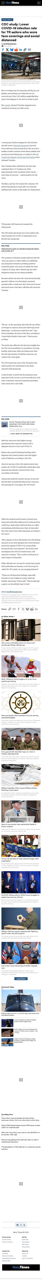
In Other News (7, 616)
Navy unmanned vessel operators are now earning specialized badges (19, 716)
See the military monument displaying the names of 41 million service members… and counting (26, 1030)
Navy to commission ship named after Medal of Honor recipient (18, 825)
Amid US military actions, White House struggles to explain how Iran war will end (20, 896)
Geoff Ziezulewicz (9, 44)
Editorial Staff (6, 1261)
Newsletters (25, 1242)
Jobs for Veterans (27, 1258)
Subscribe (25, 1239)
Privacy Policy (6, 1239)
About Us (25, 1253)
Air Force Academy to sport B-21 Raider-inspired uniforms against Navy (25, 1020)
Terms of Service (7, 1242)
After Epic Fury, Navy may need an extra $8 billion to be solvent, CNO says (20, 1133)
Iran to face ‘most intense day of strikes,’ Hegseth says (19, 967)
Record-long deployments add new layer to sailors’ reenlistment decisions (20, 1140)
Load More (21, 978)
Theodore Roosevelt (21, 145)
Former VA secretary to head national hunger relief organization (20, 859)
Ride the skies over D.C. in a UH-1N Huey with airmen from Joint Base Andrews (20, 1014)
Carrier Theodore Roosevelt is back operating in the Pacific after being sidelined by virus (22, 424)
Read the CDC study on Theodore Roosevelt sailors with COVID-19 (20, 250)
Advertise (5, 1253)
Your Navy (7, 19)
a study (7, 105)
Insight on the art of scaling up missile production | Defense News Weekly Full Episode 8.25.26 (25, 1040)
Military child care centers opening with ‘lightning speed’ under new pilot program (19, 932)
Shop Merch (26, 1247)
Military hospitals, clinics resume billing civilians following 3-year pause (19, 789)
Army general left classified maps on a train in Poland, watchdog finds (18, 753)
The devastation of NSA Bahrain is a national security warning (20, 1148)
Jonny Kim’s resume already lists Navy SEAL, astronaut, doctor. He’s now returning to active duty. (20, 1119)
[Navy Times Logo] (12, 3)
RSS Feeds (25, 1244)
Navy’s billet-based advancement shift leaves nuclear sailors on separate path (20, 1126)
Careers (24, 1256)
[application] (20, 1001)
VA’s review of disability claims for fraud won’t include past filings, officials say (18, 644)
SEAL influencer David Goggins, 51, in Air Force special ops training (18, 680)
